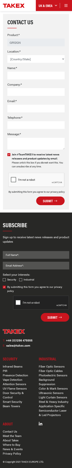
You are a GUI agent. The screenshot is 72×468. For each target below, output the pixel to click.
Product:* (13, 35)
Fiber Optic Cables (51, 371)
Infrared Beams (13, 366)
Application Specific (52, 406)
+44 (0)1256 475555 (17, 340)
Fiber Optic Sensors (52, 366)
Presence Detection (15, 375)
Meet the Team (12, 436)
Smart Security (12, 401)
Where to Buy (11, 444)
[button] (48, 5)
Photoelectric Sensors (53, 375)
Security (11, 279)
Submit (48, 200)
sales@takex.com (16, 345)
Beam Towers (11, 406)
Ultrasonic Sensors (51, 393)
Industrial (29, 279)
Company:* (14, 84)
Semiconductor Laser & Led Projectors (53, 412)
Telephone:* (14, 117)
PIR (5, 371)
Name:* (12, 68)
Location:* (13, 51)
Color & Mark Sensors (53, 388)
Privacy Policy (12, 453)
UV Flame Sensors (15, 388)
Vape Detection (12, 379)
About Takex (10, 440)
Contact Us (10, 431)
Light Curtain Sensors (53, 397)
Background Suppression (47, 381)
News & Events (13, 449)
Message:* (14, 134)
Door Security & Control (13, 395)
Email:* (12, 101)
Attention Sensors (14, 384)
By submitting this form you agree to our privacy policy (34, 289)
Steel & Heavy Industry (53, 401)
